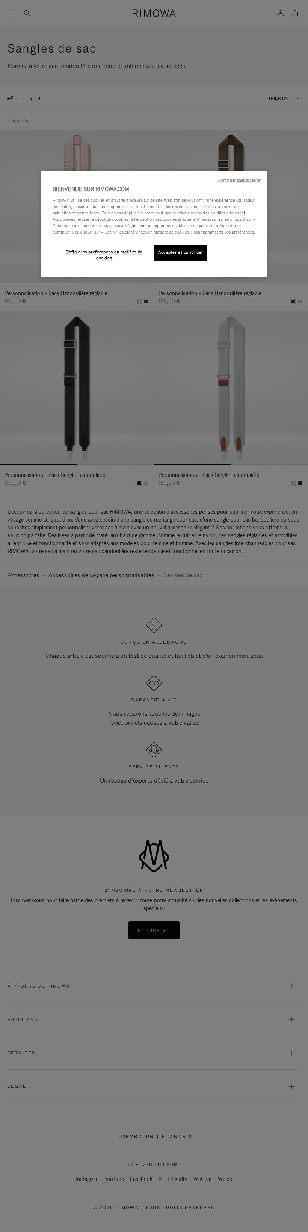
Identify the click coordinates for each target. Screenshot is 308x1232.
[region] (154, 224)
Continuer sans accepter (239, 180)
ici (242, 213)
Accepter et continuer (180, 252)
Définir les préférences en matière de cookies (104, 255)
